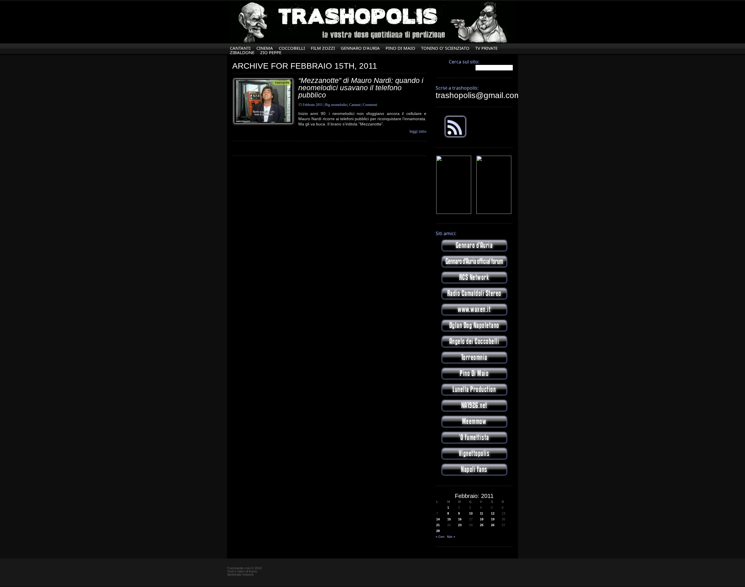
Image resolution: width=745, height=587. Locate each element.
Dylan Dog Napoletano (474, 325)
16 (460, 519)
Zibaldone (242, 52)
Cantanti (240, 48)
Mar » (451, 536)
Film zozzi (323, 48)
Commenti (370, 105)
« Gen (440, 536)
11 (481, 513)
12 (492, 513)
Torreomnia (474, 357)
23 (460, 525)
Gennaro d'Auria (474, 245)
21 (438, 525)
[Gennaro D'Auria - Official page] (493, 212)
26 (492, 525)
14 (438, 519)
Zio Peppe (270, 52)
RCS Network (474, 277)
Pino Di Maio (400, 48)
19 (492, 519)
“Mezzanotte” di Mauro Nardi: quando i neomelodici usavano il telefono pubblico (360, 87)
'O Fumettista (474, 437)
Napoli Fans (474, 469)
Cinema (264, 48)
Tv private (486, 48)
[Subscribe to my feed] (455, 137)
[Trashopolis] (453, 212)
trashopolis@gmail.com (478, 95)
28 (438, 531)
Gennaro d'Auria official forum (474, 261)
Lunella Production (474, 389)
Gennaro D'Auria (360, 48)
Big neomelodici (336, 105)
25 (481, 525)
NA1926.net (474, 405)
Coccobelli (292, 48)
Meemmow (474, 421)
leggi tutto (417, 132)
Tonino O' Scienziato (445, 48)
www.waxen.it (474, 309)
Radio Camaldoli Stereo (474, 293)
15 (449, 519)
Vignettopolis (474, 453)
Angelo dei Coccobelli (474, 341)
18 (481, 519)
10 (471, 513)
